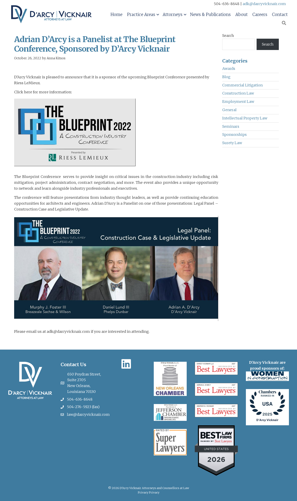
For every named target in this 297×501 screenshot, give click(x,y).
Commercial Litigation (242, 85)
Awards (228, 68)
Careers (259, 14)
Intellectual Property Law (244, 118)
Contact (280, 14)
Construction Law (238, 93)
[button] (157, 14)
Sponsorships (234, 134)
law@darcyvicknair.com (88, 414)
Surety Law (232, 142)
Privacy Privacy (148, 492)
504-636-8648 (80, 399)
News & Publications (210, 14)
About (241, 14)
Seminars (230, 126)
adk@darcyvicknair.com (264, 3)
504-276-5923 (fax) (83, 406)
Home (116, 14)
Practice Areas (141, 14)
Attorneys (172, 14)
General (229, 109)
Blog (226, 76)
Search (228, 35)
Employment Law (238, 101)
